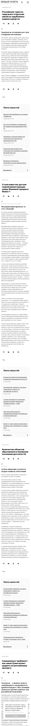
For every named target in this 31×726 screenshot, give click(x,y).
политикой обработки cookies (14, 712)
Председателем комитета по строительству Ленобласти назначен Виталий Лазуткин (15, 151)
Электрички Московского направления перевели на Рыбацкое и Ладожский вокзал (15, 414)
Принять (15, 716)
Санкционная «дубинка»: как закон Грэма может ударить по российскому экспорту (14, 389)
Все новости (7, 170)
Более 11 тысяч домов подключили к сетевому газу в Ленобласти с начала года (15, 426)
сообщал (13, 75)
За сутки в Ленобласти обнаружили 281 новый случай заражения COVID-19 (15, 126)
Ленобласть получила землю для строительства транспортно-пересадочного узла (14, 139)
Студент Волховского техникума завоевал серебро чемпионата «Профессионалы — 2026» (14, 401)
